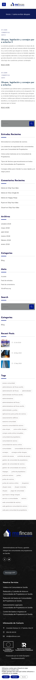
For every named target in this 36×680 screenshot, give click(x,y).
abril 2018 (5, 232)
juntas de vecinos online (10, 483)
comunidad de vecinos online (12, 445)
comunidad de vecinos (9, 441)
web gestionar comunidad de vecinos (14, 506)
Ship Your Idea (13, 188)
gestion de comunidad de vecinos (13, 464)
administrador (26, 391)
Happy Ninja (12, 198)
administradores (7, 398)
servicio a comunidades (10, 498)
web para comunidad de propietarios (14, 510)
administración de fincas (10, 391)
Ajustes (24, 677)
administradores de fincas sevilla (13, 406)
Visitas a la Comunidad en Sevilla (15, 587)
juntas (19, 475)
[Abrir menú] (4, 4)
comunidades (6, 448)
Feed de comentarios (8, 284)
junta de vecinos (7, 475)
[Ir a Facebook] (4, 559)
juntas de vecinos (8, 479)
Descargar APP (10, 573)
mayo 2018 (5, 228)
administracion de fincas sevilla (12, 387)
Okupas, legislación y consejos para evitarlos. (17, 83)
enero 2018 (5, 244)
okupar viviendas (20, 487)
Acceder (3, 276)
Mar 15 (3, 35)
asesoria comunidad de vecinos (12, 425)
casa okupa (6, 429)
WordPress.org (6, 288)
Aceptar (6, 677)
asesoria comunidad (9, 421)
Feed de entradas (6, 280)
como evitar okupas (19, 429)
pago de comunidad (17, 491)
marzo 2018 (5, 236)
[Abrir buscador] (33, 4)
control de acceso (8, 456)
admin (5, 30)
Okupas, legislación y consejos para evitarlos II (17, 40)
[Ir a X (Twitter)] (9, 559)
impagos (5, 471)
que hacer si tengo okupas (11, 495)
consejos (5, 452)
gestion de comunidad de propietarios (15, 460)
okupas (4, 491)
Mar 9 (3, 78)
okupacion (25, 483)
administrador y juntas (9, 410)
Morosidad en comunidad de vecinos (14, 142)
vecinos (23, 498)
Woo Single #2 (13, 193)
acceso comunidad (8, 383)
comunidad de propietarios (11, 437)
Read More (5, 65)
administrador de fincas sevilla (12, 395)
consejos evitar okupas (19, 452)
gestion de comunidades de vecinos (14, 468)
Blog (3, 260)
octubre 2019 (6, 224)
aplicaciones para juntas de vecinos (14, 414)
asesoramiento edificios (10, 418)
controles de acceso (23, 456)
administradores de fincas (10, 402)
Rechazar (14, 677)
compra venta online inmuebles (12, 433)
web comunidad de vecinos (11, 502)
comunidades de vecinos (23, 448)
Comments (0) (5, 32)
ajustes (15, 673)
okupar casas (6, 487)
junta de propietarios (18, 471)
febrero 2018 (6, 240)
